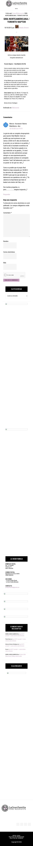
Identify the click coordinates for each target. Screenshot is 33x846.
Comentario (7, 213)
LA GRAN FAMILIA (16, 3)
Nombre (5, 241)
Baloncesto (15, 108)
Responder (6, 194)
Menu (16, 8)
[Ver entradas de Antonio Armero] (17, 26)
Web (4, 263)
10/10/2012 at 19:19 (15, 129)
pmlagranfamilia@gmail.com (12, 587)
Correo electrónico (9, 252)
